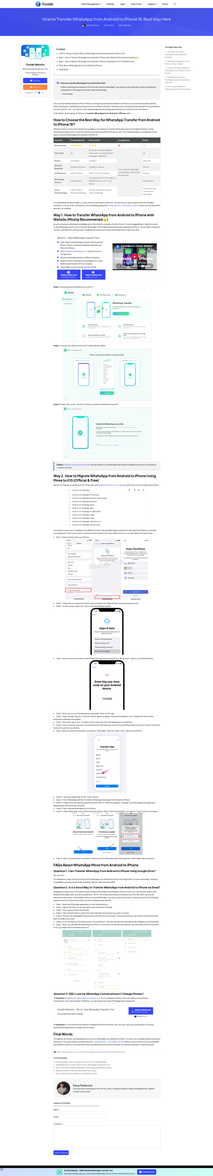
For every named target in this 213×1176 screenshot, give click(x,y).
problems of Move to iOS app (111, 485)
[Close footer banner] (1, 1169)
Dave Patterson (92, 25)
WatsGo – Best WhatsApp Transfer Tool (78, 237)
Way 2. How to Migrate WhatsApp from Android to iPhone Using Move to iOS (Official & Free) (96, 61)
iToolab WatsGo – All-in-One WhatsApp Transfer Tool (85, 1009)
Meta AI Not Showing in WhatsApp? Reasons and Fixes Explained (176, 54)
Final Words (63, 69)
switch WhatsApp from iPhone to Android (88, 998)
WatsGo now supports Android (77, 464)
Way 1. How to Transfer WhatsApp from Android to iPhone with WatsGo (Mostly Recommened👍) (98, 57)
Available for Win (141, 1016)
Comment (58, 1124)
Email (56, 1117)
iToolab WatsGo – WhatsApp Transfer (123, 205)
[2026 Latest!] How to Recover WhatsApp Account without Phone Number (177, 70)
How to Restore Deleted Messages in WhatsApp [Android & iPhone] (83, 1067)
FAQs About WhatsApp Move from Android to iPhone (80, 65)
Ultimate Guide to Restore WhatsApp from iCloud (76, 1070)
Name (56, 1110)
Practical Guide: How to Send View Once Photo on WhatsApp (81, 1062)
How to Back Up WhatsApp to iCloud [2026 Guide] (76, 1073)
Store (165, 4)
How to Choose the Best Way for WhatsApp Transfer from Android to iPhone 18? (92, 53)
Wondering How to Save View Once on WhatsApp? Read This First (83, 1065)
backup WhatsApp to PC (77, 251)
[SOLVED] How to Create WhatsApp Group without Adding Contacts (177, 79)
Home (58, 1052)
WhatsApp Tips (125, 25)
